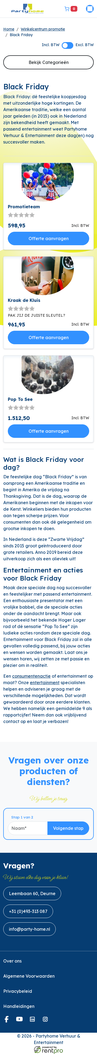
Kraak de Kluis (24, 300)
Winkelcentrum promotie (43, 29)
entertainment (45, 682)
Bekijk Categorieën (49, 62)
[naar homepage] (27, 8)
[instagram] (46, 1021)
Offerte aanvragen (49, 238)
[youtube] (20, 1021)
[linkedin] (33, 1021)
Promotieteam (24, 206)
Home (8, 29)
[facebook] (7, 1021)
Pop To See (20, 399)
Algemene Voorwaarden (29, 976)
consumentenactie (31, 676)
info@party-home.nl (29, 929)
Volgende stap (68, 828)
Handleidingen (18, 1006)
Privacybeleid (17, 991)
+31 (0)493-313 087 (28, 911)
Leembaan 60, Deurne (32, 893)
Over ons (12, 961)
